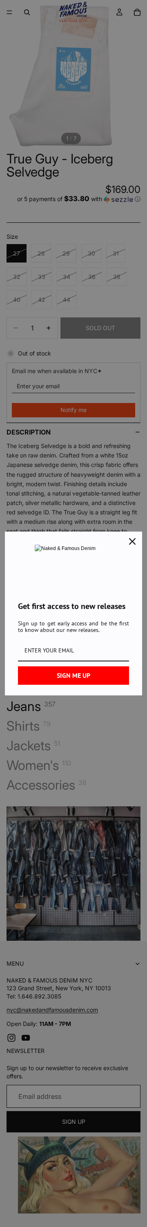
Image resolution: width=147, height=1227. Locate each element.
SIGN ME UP (73, 675)
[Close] (132, 541)
